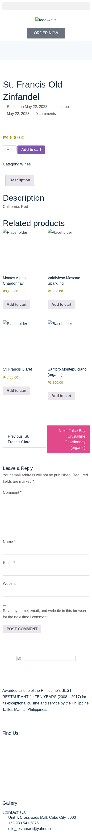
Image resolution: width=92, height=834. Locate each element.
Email (9, 563)
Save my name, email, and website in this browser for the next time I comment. (44, 614)
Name (9, 542)
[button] (46, 6)
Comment (12, 492)
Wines (25, 164)
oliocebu (61, 107)
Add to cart (31, 150)
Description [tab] (19, 180)
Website (10, 583)
